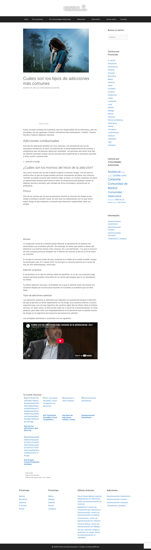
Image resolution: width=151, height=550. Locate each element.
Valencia (111, 136)
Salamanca (112, 123)
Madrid (111, 107)
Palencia (111, 117)
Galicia (118, 199)
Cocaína (111, 92)
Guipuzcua (112, 95)
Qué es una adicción (32, 475)
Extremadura (111, 200)
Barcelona (112, 76)
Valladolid (112, 139)
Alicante (111, 70)
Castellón (112, 89)
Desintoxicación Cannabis (117, 502)
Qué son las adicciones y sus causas (38, 477)
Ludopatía (112, 101)
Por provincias (37, 19)
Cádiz (110, 86)
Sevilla (110, 126)
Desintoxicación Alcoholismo (118, 496)
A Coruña (23, 506)
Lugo (110, 104)
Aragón (123, 172)
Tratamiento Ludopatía (117, 239)
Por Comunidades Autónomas (60, 19)
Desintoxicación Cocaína (117, 499)
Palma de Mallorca (115, 120)
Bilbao (110, 79)
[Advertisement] (60, 106)
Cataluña (114, 179)
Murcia (110, 114)
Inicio (26, 19)
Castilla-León (119, 175)
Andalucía (114, 171)
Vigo (110, 142)
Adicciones (29, 473)
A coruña (111, 60)
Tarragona (112, 129)
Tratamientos (113, 133)
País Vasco (122, 202)
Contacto (123, 19)
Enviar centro (111, 19)
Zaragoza (112, 145)
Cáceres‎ (111, 82)
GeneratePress (93, 547)
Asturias (111, 73)
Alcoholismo (113, 67)
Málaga (111, 111)
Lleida (110, 98)
